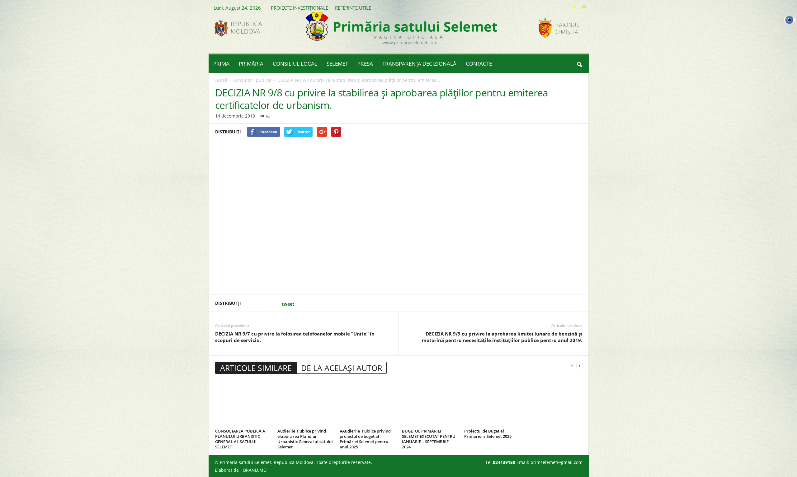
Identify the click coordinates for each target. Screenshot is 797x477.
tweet (288, 304)
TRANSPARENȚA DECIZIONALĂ (419, 63)
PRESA (365, 63)
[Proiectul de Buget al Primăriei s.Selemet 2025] (492, 403)
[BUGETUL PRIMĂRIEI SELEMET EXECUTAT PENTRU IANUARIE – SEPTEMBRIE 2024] (430, 403)
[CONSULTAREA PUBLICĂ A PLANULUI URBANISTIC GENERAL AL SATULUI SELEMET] (243, 403)
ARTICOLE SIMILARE (256, 368)
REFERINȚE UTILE (353, 8)
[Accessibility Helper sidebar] (789, 19)
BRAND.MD (254, 470)
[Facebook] (574, 6)
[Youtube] (584, 6)
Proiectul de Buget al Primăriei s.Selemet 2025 (488, 433)
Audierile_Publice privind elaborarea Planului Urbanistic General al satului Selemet (305, 439)
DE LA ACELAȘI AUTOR (341, 368)
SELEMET (337, 63)
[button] (579, 64)
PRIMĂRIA (251, 63)
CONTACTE (479, 63)
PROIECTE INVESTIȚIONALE (299, 8)
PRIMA (221, 63)
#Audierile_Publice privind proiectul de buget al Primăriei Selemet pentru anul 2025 (365, 439)
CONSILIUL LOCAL (295, 63)
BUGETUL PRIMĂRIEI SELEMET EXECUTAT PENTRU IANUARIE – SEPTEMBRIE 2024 (428, 439)
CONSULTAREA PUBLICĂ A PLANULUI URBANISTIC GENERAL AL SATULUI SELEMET (240, 439)
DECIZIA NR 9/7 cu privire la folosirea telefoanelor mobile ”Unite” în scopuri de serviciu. (295, 337)
